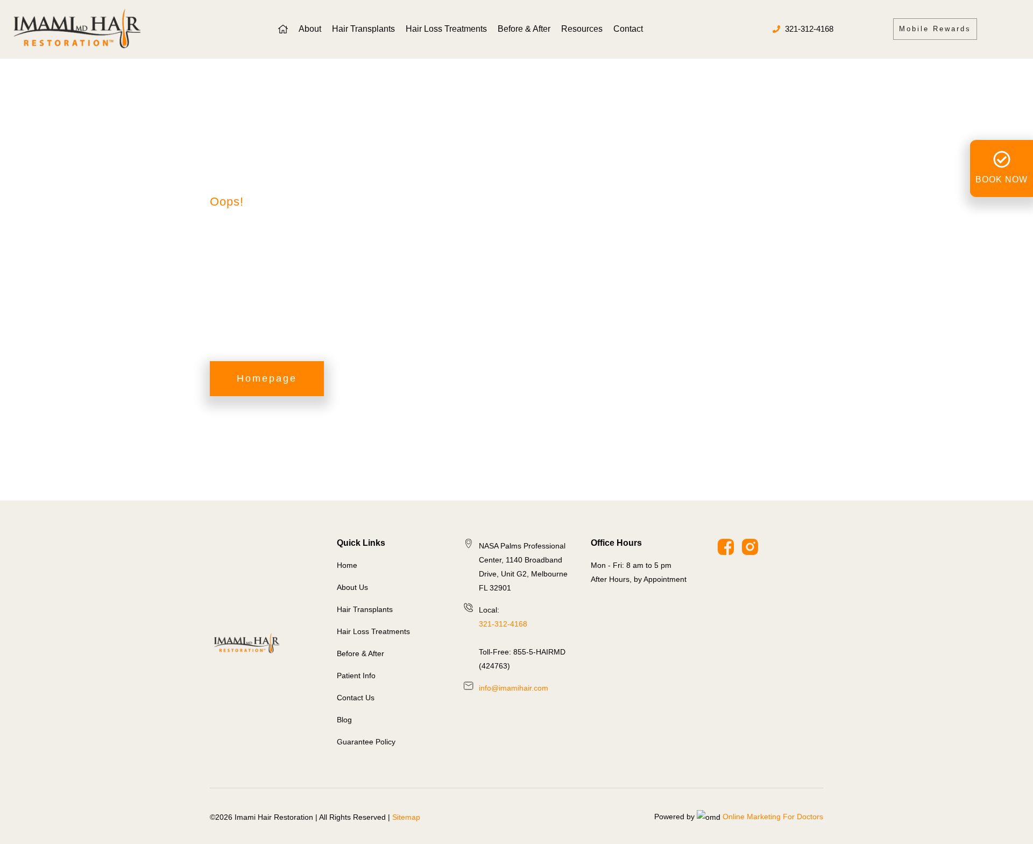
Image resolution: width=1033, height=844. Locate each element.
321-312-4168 (503, 624)
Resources (582, 28)
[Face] (726, 547)
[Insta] (750, 547)
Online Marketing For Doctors (773, 816)
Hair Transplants (363, 28)
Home (220, 167)
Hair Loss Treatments (446, 28)
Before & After (524, 28)
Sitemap (406, 817)
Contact (628, 28)
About (310, 28)
